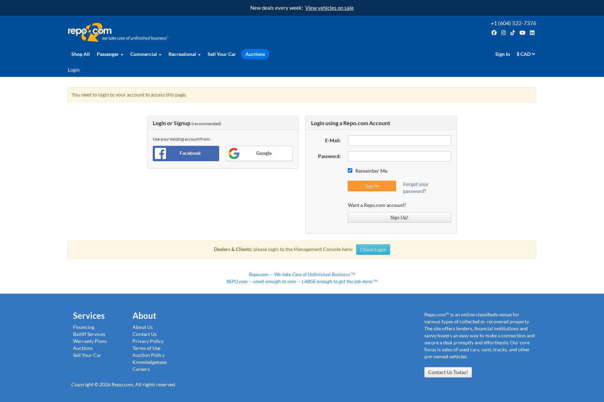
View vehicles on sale (329, 8)
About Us (142, 327)
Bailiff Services (89, 334)
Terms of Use (146, 348)
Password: (329, 156)
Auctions (255, 54)
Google (264, 153)
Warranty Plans (90, 341)
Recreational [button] (182, 54)
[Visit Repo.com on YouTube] (522, 33)
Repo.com (183, 32)
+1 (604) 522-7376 (513, 23)
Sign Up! (399, 217)
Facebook (190, 153)
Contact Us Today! (448, 372)
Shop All (80, 54)
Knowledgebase (149, 362)
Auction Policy (148, 355)
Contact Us (144, 334)
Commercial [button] (144, 54)
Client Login (373, 249)
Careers (141, 369)
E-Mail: (333, 140)
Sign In (502, 54)
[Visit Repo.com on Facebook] (494, 33)
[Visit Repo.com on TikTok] (513, 33)
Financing (83, 327)
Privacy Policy (148, 341)
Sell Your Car (222, 54)
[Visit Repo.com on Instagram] (503, 33)
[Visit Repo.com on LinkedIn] (532, 33)
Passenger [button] (108, 54)
